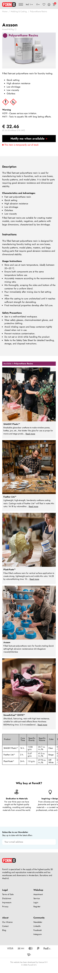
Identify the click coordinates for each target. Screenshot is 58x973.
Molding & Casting (19, 11)
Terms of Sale (8, 894)
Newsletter (37, 922)
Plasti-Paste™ (9, 761)
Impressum (6, 902)
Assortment (38, 894)
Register (36, 906)
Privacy (5, 906)
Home (4, 11)
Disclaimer (6, 898)
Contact (5, 926)
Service (36, 898)
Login (35, 902)
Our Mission (7, 922)
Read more (30, 433)
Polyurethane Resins (38, 11)
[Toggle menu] (21, 4)
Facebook (37, 930)
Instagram (37, 934)
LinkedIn (37, 926)
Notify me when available (27, 138)
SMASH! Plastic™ (11, 748)
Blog (4, 930)
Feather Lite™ (9, 754)
